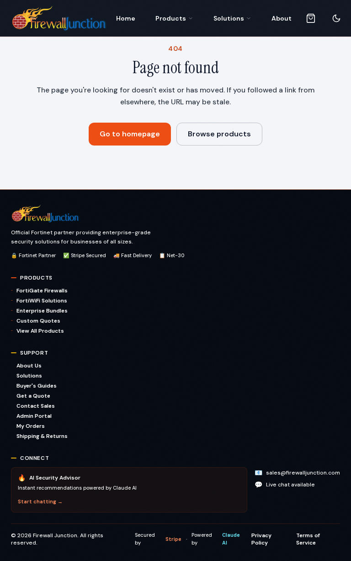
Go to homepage (130, 134)
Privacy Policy (261, 539)
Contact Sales (35, 406)
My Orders (30, 426)
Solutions (228, 18)
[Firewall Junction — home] (59, 18)
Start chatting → (40, 501)
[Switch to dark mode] (336, 18)
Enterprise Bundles (42, 310)
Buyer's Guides (36, 385)
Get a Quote (33, 395)
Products (170, 18)
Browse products (219, 134)
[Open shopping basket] (311, 18)
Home (125, 18)
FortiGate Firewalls (42, 290)
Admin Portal (34, 416)
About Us (29, 365)
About (281, 18)
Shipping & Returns (42, 436)
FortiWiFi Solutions (41, 300)
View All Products (40, 330)
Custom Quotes (38, 320)
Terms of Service (308, 539)
